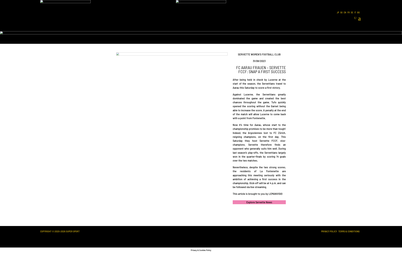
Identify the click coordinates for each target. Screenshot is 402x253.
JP (338, 12)
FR (348, 12)
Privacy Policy (329, 231)
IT (355, 12)
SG (341, 12)
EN (345, 12)
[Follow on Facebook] (346, 238)
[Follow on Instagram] (357, 238)
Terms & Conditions (349, 231)
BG (358, 12)
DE (352, 12)
